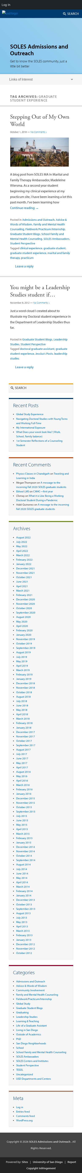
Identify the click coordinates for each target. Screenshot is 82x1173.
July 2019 (21, 656)
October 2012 (24, 953)
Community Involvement (30, 990)
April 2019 (22, 665)
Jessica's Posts (44, 353)
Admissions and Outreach (38, 220)
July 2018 (21, 701)
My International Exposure (30, 427)
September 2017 (25, 745)
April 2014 (22, 882)
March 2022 (23, 555)
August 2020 (23, 617)
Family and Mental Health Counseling (37, 994)
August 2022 (23, 537)
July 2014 (21, 869)
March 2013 (23, 930)
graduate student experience (28, 253)
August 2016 (23, 771)
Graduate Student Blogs (25, 234)
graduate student (55, 248)
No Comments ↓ (38, 131)
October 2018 (24, 692)
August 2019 (23, 652)
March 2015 (23, 833)
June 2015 (22, 820)
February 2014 (24, 891)
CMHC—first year (43, 491)
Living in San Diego (27, 1030)
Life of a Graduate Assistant (31, 1025)
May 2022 (21, 546)
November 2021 (25, 572)
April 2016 (22, 780)
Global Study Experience (30, 414)
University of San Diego (48, 1162)
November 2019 (25, 639)
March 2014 (23, 886)
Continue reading (24, 208)
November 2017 (25, 736)
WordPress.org (24, 1120)
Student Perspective (22, 243)
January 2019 (23, 678)
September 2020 (25, 612)
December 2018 (25, 683)
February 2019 (24, 674)
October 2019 (24, 643)
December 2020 (25, 599)
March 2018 (23, 718)
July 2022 (21, 541)
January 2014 (23, 895)
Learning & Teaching (27, 1021)
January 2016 (23, 793)
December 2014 (25, 846)
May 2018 (21, 709)
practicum (27, 258)
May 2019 (21, 661)
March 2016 (23, 785)
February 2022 (24, 559)
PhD (18, 1039)
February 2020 (24, 630)
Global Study (23, 1003)
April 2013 (22, 926)
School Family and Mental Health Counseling (41, 1052)
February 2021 (24, 595)
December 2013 (25, 899)
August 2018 (23, 696)
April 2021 (22, 586)
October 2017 (24, 740)
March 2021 (23, 590)
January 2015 (23, 842)
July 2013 (21, 917)
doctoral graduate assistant (37, 349)
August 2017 (23, 749)
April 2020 (22, 626)
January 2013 (23, 939)
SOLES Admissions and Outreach (39, 50)
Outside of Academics (28, 1034)
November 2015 (25, 802)
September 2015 (25, 811)
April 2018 (22, 714)
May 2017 (21, 763)
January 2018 (23, 727)
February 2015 (24, 838)
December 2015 (25, 798)
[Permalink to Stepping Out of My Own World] (39, 169)
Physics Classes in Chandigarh (33, 473)
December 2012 (25, 944)
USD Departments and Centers (33, 1078)
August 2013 (23, 913)
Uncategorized (24, 1074)
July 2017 (21, 754)
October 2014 (24, 855)
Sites (25, 1162)
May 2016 (21, 776)
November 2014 (25, 851)
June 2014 (22, 873)
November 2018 (25, 687)
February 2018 (24, 723)
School (20, 1047)
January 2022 (23, 564)
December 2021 (25, 568)
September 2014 (25, 860)
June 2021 (22, 581)
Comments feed (25, 1116)
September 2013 (25, 908)
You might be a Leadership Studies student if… (40, 291)
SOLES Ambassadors (56, 239)
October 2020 (24, 608)
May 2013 (21, 922)
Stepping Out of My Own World (39, 120)
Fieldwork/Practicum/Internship (45, 229)
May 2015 (21, 824)
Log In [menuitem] (6, 4)
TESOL (19, 1069)
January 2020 (23, 634)
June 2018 (22, 705)
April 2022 (22, 550)
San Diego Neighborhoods (31, 1043)
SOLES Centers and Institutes (32, 1061)
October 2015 (24, 807)
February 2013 (24, 935)
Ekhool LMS (22, 491)
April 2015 (22, 829)
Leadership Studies (26, 1016)
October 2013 (24, 904)
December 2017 (25, 732)
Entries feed (23, 1111)
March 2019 (23, 670)
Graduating (22, 1012)
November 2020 (25, 603)
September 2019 (25, 647)
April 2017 (22, 767)
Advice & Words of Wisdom (31, 985)
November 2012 (25, 948)
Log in (19, 1107)
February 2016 (24, 789)
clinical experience (31, 248)
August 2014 (23, 864)
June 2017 (22, 758)
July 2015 (21, 816)
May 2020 (21, 621)
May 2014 (21, 877)
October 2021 (24, 577)
